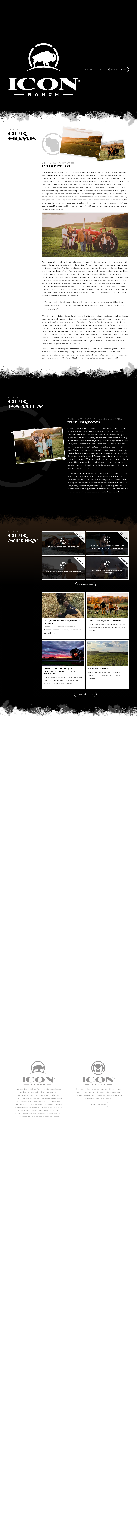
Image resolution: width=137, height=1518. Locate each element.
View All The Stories (85, 694)
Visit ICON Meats (98, 936)
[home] (44, 69)
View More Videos (85, 585)
